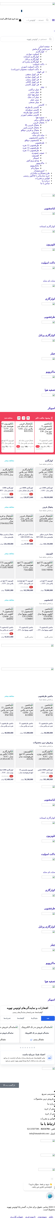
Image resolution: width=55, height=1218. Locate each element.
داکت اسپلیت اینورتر (30, 67)
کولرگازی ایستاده (31, 56)
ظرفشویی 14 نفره (31, 148)
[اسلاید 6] (22, 1047)
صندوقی (35, 132)
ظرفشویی (39, 143)
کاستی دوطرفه (32, 110)
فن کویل (40, 72)
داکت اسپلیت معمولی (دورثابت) (25, 69)
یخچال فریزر (38, 122)
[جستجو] (47, 20)
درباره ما (46, 181)
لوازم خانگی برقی (42, 120)
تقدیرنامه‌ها (7, 1018)
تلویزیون (35, 155)
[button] (37, 1027)
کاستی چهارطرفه (31, 112)
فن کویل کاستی (32, 84)
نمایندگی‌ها (34, 1018)
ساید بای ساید (38, 135)
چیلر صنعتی (34, 102)
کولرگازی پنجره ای (30, 62)
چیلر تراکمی (33, 89)
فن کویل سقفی (32, 74)
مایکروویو (34, 165)
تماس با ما (45, 183)
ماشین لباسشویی (36, 138)
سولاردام (35, 168)
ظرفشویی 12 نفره (31, 145)
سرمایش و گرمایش (41, 49)
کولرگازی (40, 51)
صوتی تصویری (38, 153)
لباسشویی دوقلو (32, 140)
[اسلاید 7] (20, 1047)
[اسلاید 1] (34, 1047)
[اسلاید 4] (27, 1047)
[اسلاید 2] (32, 1047)
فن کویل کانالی (32, 82)
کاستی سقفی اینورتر (30, 115)
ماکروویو (40, 163)
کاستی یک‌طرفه (32, 107)
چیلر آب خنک (33, 97)
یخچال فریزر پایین (31, 127)
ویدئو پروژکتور (32, 160)
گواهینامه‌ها (20, 1018)
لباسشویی (49, 208)
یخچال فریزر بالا (32, 125)
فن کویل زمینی (32, 79)
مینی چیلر (34, 100)
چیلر (42, 87)
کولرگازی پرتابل (32, 59)
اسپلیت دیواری (32, 54)
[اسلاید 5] (25, 1047)
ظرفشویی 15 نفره (31, 150)
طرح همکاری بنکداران (40, 173)
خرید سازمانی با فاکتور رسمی (36, 176)
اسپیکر (36, 158)
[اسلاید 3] (29, 1047)
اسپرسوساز (39, 171)
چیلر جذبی (34, 92)
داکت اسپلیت (38, 64)
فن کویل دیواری (32, 77)
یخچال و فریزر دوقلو (30, 130)
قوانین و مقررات (42, 178)
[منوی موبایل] (53, 20)
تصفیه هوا (40, 117)
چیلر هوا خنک (33, 94)
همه (48, 1018)
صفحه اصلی (44, 46)
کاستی (41, 105)
